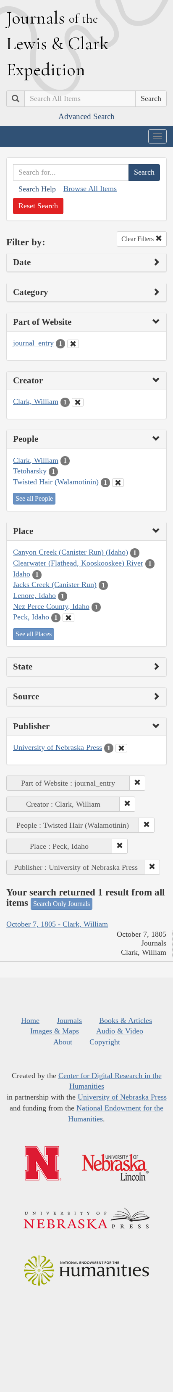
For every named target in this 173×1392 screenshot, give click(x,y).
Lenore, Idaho (34, 595)
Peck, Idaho (31, 617)
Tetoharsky (30, 471)
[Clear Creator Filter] (78, 402)
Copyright (104, 1042)
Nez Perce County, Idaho (51, 606)
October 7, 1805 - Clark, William (57, 924)
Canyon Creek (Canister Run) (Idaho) (70, 552)
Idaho (21, 574)
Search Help (37, 189)
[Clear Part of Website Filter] (73, 344)
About (62, 1042)
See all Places (34, 634)
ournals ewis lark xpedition (57, 43)
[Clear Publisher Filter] (121, 748)
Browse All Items (90, 188)
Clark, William (35, 401)
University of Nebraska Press (57, 747)
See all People (34, 498)
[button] (137, 783)
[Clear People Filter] (118, 482)
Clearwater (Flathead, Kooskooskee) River (78, 563)
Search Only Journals (61, 903)
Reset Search (38, 206)
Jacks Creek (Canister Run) (55, 584)
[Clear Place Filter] (68, 618)
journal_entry (33, 343)
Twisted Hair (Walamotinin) (56, 482)
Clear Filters (138, 238)
